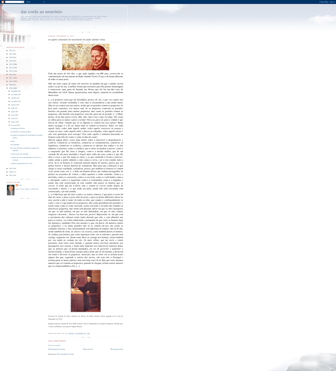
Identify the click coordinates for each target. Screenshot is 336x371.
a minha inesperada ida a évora (21, 163)
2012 (11, 74)
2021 (11, 54)
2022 (11, 50)
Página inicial (88, 349)
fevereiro (14, 125)
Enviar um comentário (54, 345)
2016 (11, 61)
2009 (11, 84)
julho (13, 108)
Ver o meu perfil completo (27, 189)
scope (12, 141)
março (13, 122)
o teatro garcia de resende (19, 154)
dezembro (15, 91)
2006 (11, 172)
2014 (11, 67)
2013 (11, 71)
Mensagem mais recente (56, 349)
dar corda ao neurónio (41, 11)
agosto (13, 104)
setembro (14, 101)
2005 (11, 175)
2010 (11, 81)
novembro (15, 94)
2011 (11, 78)
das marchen (14, 144)
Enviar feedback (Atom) (65, 354)
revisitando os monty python (20, 131)
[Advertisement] (63, 26)
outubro (14, 98)
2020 (11, 57)
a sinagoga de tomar (17, 128)
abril (13, 118)
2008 (11, 88)
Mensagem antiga (117, 349)
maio (13, 115)
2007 (11, 168)
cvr (20, 185)
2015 (11, 64)
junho (13, 111)
